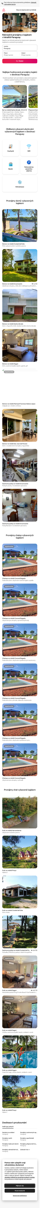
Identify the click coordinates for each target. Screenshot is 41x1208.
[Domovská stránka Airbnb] (3, 10)
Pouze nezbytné (20, 1191)
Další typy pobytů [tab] (8, 1126)
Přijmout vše (20, 1186)
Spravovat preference (20, 1195)
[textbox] (11, 55)
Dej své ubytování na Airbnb (26, 10)
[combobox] (20, 48)
